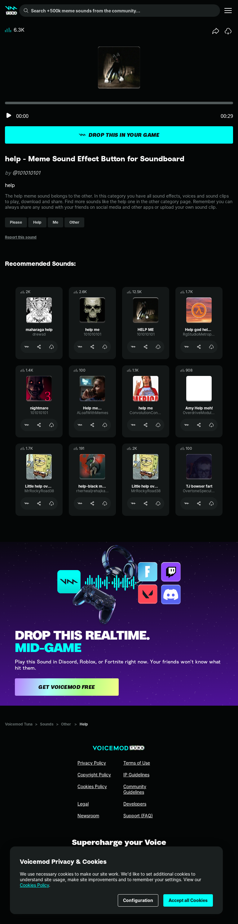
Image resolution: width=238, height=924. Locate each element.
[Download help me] (105, 347)
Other (66, 724)
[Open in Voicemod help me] (80, 347)
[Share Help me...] (92, 425)
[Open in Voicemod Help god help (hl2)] (186, 347)
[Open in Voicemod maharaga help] (26, 347)
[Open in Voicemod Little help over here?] (26, 503)
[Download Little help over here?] (51, 503)
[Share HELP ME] (145, 347)
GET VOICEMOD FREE (66, 687)
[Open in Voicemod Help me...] (80, 425)
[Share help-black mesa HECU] (92, 503)
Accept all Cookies (188, 900)
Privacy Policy (91, 763)
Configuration (138, 900)
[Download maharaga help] (51, 347)
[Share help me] (92, 347)
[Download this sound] (228, 31)
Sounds (47, 724)
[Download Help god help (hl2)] (211, 347)
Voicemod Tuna (19, 724)
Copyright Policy (94, 774)
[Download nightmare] (51, 425)
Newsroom (88, 815)
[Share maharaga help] (39, 347)
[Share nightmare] (39, 425)
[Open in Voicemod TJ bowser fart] (186, 503)
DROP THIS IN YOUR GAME (124, 135)
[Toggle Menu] (228, 11)
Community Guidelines (134, 789)
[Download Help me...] (105, 425)
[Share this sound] (216, 31)
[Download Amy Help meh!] (211, 425)
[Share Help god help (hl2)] (199, 347)
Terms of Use (136, 763)
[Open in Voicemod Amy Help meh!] (186, 425)
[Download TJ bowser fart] (211, 503)
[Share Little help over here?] (39, 503)
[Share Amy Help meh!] (199, 425)
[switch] (8, 116)
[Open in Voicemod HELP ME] (133, 347)
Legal (83, 803)
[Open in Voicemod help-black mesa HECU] (80, 503)
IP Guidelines (136, 774)
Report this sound (21, 237)
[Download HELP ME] (158, 347)
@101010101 (26, 173)
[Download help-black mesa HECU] (105, 503)
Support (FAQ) (138, 815)
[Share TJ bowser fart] (199, 503)
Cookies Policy (34, 885)
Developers (134, 803)
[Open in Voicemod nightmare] (26, 425)
